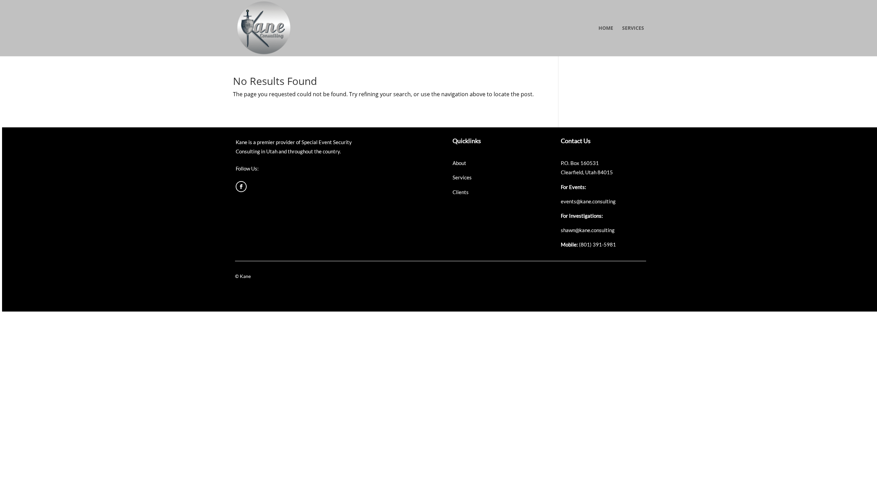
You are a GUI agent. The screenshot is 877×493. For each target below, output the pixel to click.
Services (633, 28)
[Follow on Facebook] (241, 186)
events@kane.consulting (588, 201)
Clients (461, 192)
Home (605, 28)
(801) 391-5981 (597, 244)
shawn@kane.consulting (588, 230)
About (459, 163)
